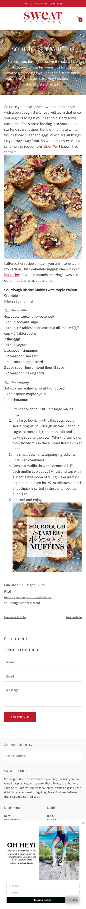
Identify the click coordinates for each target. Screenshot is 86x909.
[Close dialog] (83, 822)
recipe (20, 597)
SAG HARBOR (12, 820)
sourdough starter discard (22, 603)
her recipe (12, 274)
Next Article (74, 617)
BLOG (50, 816)
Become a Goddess (43, 900)
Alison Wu (50, 146)
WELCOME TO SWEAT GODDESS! (43, 3)
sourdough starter (38, 597)
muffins (9, 597)
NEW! (7, 816)
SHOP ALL (53, 820)
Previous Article (15, 617)
